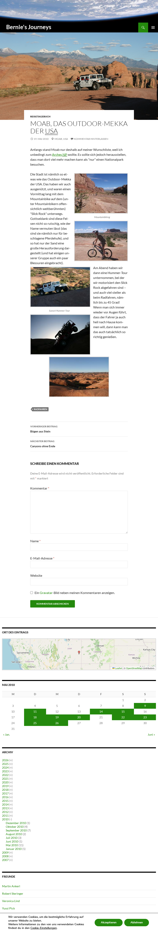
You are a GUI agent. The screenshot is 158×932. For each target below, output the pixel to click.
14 (101, 711)
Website (36, 575)
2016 (5, 797)
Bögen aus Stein (44, 429)
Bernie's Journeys (28, 26)
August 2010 (14, 834)
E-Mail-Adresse (42, 558)
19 (57, 717)
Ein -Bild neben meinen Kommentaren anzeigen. (75, 593)
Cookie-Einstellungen (43, 928)
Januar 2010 (14, 849)
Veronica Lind (11, 901)
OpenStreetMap (134, 668)
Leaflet (118, 668)
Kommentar (39, 488)
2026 (5, 760)
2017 (5, 793)
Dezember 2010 (16, 823)
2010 (5, 819)
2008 (5, 856)
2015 (5, 800)
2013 (5, 808)
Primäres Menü (153, 27)
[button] (79, 652)
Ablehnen (136, 922)
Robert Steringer (12, 893)
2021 (5, 778)
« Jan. (6, 734)
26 (57, 723)
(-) (10, 819)
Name (35, 541)
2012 (5, 812)
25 (35, 723)
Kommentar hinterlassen (91, 138)
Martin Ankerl (11, 886)
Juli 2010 (11, 837)
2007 (5, 860)
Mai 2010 (12, 845)
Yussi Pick (8, 908)
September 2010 (16, 830)
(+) (11, 760)
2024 (5, 767)
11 (35, 711)
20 (79, 717)
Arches (59, 154)
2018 (5, 789)
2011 (5, 815)
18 (35, 717)
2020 (5, 782)
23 (145, 717)
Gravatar (46, 593)
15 (123, 711)
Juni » (151, 734)
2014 (5, 804)
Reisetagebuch (40, 116)
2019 (5, 786)
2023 (5, 771)
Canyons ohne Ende (42, 444)
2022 (5, 775)
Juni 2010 (12, 841)
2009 (5, 852)
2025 (5, 764)
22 (123, 717)
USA (65, 138)
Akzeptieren (108, 922)
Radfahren (40, 409)
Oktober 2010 (15, 826)
